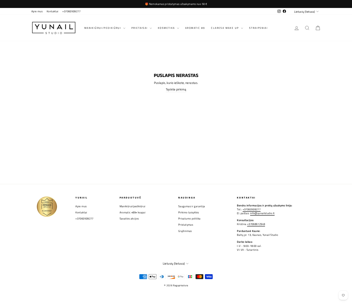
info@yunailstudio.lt (262, 213)
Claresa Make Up (225, 28)
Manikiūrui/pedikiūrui (103, 28)
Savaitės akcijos (129, 218)
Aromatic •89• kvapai (133, 212)
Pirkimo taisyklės (188, 212)
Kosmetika (167, 28)
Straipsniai (258, 28)
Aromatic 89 (195, 28)
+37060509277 (71, 11)
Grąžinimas (185, 231)
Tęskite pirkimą (176, 89)
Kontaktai (52, 11)
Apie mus (37, 11)
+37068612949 (256, 224)
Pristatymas (185, 225)
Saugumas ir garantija (191, 206)
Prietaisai (140, 28)
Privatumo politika (189, 218)
